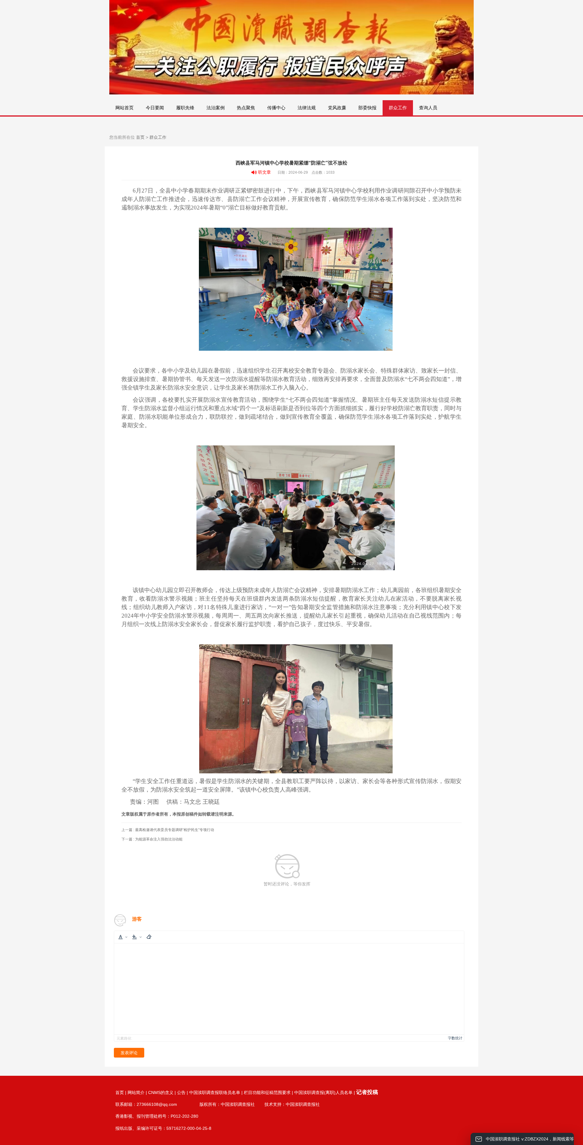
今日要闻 (155, 107)
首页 (140, 137)
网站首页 (124, 107)
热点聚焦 (246, 107)
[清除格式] (148, 937)
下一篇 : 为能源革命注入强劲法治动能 (151, 839)
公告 (181, 1092)
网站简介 (136, 1092)
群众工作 (398, 107)
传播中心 (276, 107)
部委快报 (367, 107)
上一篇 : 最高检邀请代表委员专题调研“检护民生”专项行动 (167, 830)
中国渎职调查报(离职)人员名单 (323, 1092)
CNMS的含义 (160, 1092)
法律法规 (307, 107)
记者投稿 (367, 1092)
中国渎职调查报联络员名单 (214, 1092)
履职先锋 (185, 107)
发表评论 (129, 1052)
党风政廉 (337, 107)
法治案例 (215, 107)
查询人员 (428, 107)
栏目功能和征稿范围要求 (267, 1092)
